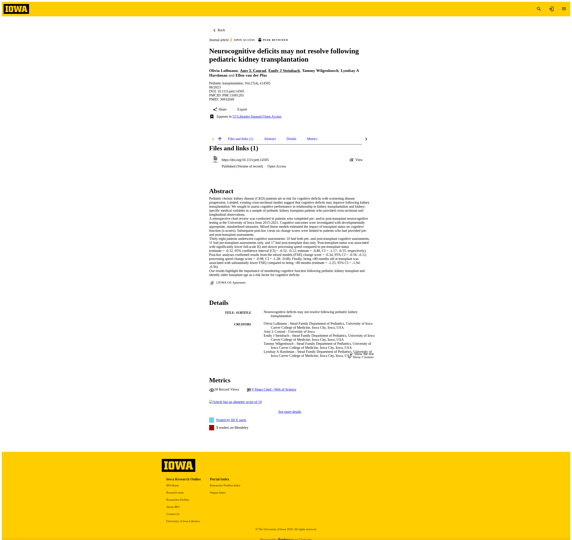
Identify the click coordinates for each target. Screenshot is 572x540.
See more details (289, 412)
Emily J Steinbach (284, 70)
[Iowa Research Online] (16, 9)
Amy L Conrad (253, 70)
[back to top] (220, 139)
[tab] (241, 139)
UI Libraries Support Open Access (257, 116)
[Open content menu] (563, 8)
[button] (356, 159)
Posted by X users (231, 420)
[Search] (538, 8)
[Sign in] (551, 8)
